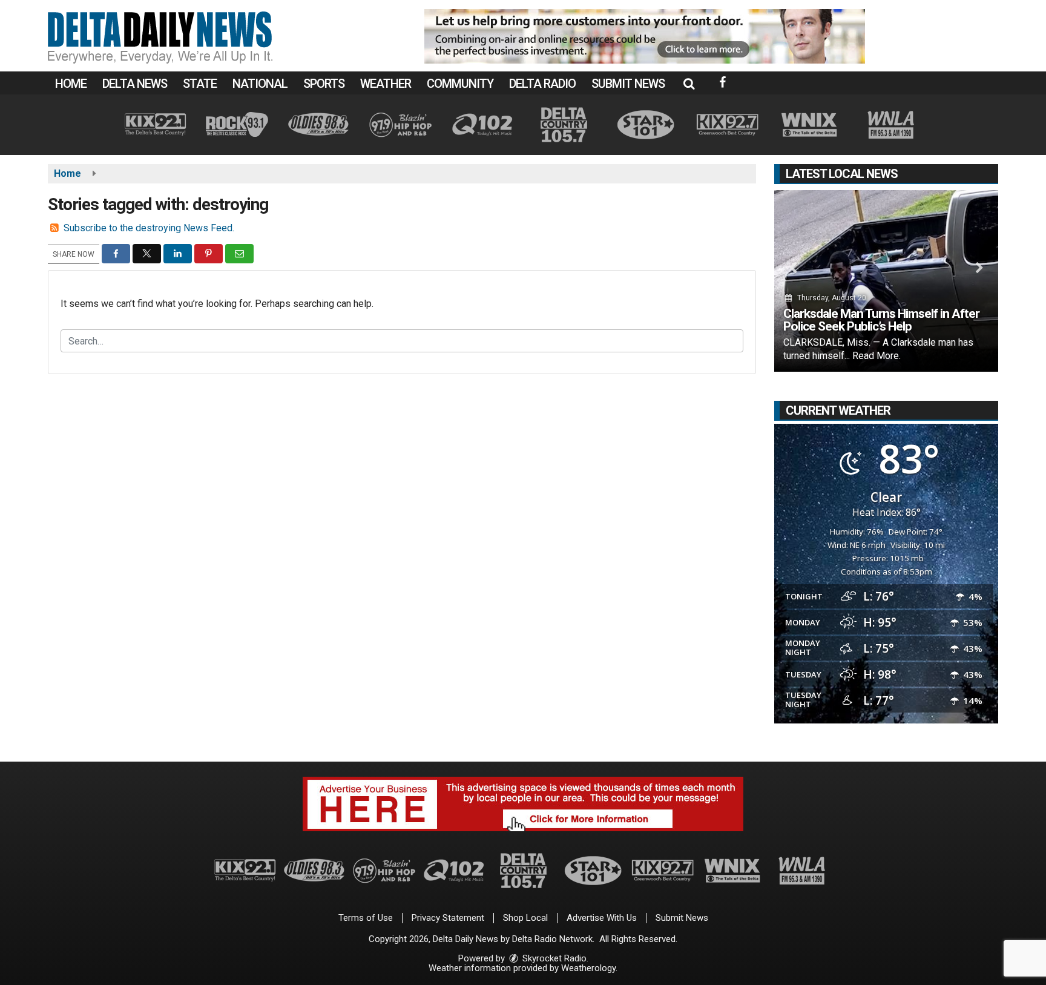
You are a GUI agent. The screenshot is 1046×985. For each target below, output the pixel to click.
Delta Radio (542, 83)
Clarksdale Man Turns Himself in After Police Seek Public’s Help (881, 320)
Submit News (628, 83)
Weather (385, 83)
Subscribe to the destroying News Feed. (149, 228)
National (260, 83)
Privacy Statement (448, 917)
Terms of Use (365, 917)
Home (71, 83)
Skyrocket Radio (553, 958)
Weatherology (588, 968)
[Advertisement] (644, 36)
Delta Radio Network (552, 939)
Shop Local (525, 917)
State (200, 83)
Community (460, 83)
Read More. (876, 355)
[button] (688, 83)
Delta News (134, 83)
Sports (323, 83)
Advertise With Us (602, 917)
